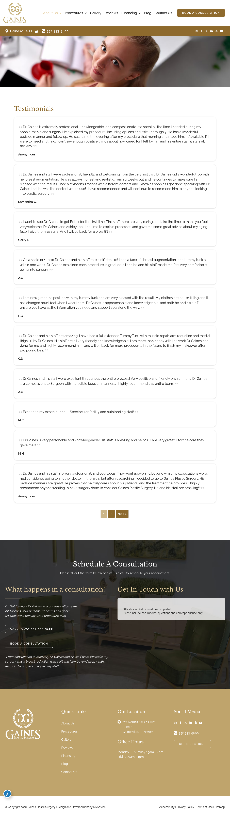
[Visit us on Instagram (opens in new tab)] (196, 31)
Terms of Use (204, 807)
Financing (68, 755)
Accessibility (167, 807)
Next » (122, 513)
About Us (68, 723)
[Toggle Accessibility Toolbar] (7, 794)
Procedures (69, 731)
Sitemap (220, 807)
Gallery (66, 739)
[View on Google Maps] (36, 31)
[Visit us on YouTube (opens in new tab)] (221, 31)
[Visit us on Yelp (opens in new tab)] (216, 31)
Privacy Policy (185, 807)
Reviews (67, 747)
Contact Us (69, 772)
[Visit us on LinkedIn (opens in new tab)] (211, 31)
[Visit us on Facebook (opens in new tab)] (201, 31)
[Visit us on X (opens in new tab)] (206, 31)
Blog (64, 764)
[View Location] (7, 31)
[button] (59, 13)
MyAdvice (99, 807)
